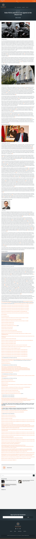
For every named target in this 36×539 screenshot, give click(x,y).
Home (15, 7)
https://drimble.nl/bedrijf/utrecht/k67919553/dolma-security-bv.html (11, 398)
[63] (1, 415)
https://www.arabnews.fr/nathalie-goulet (7, 436)
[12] (1, 320)
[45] (25, 180)
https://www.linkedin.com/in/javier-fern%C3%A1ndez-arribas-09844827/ (12, 319)
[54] (24, 218)
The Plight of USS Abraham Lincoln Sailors (10, 480)
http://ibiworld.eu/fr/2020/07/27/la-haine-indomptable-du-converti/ (11, 348)
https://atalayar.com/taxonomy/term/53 (7, 327)
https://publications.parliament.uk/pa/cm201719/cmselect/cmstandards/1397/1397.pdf (13, 445)
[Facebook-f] (32, 1)
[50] (3, 196)
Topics (27, 7)
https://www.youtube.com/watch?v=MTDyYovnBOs (9, 338)
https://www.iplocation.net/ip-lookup (7, 418)
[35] (1, 166)
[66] (15, 269)
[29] (12, 153)
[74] (1, 436)
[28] (32, 148)
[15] (18, 98)
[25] (8, 122)
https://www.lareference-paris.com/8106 (19, 424)
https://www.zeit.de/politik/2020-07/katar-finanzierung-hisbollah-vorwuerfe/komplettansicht (14, 311)
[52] (1, 393)
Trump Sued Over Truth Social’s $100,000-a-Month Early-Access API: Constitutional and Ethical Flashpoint (10, 485)
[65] (1, 418)
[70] (1, 429)
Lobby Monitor (19, 531)
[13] (6, 92)
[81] (1, 454)
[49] (12, 194)
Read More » (6, 486)
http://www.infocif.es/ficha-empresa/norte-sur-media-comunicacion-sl (23, 303)
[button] (16, 1)
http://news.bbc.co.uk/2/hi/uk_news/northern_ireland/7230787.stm (11, 442)
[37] (1, 363)
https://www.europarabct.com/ (6, 363)
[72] (1, 433)
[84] (21, 293)
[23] (1, 340)
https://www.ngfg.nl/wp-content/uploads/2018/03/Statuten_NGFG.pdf (11, 393)
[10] (27, 88)
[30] (3, 156)
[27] (32, 147)
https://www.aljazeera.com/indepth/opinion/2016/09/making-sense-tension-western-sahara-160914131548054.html (17, 340)
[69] (1, 424)
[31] (21, 158)
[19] (1, 331)
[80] (18, 287)
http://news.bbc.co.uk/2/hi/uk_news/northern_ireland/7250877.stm (10, 443)
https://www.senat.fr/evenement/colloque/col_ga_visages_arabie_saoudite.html (12, 437)
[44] (5, 180)
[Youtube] (34, 1)
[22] (18, 114)
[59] (2, 408)
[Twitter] (33, 1)
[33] (3, 162)
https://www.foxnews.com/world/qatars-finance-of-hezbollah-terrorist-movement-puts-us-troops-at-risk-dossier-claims (18, 419)
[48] (1, 387)
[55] (1, 398)
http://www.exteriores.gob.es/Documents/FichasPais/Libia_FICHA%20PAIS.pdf (12, 388)
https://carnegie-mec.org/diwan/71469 (7, 328)
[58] (1, 406)
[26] (30, 145)
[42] (1, 375)
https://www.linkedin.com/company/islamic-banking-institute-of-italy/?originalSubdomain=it (15, 410)
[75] (1, 439)
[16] (1, 327)
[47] (1, 384)
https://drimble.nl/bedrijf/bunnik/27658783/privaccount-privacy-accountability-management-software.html (16, 400)
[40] (16, 172)
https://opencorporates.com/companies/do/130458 (9, 406)
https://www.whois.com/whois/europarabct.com (8, 415)
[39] (1, 366)
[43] (1, 378)
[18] (1, 330)
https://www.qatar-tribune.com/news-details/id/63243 (9, 330)
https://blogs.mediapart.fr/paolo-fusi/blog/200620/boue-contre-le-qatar (11, 429)
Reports (15, 531)
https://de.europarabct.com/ (6, 361)
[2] (24, 53)
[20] (1, 333)
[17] (1, 328)
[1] (1, 301)
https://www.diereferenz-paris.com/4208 (7, 424)
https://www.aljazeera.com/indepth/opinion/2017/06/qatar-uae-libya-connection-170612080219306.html (16, 387)
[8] (1, 314)
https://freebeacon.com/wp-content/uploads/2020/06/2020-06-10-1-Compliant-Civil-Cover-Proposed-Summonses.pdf (16, 455)
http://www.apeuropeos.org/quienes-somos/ (8, 322)
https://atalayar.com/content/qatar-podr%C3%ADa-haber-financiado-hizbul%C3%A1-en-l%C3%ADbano (15, 306)
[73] (1, 435)
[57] (29, 224)
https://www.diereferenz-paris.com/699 (7, 372)
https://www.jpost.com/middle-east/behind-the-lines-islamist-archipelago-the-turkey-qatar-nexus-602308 (16, 458)
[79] (7, 286)
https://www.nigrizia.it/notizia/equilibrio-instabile (9, 343)
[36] (1, 361)
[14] (15, 94)
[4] (19, 60)
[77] (4, 284)
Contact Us (24, 531)
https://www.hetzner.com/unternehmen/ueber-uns (9, 416)
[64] (1, 416)
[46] (16, 181)
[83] (1, 458)
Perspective (23, 7)
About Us (11, 531)
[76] (17, 283)
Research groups (19, 7)
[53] (22, 216)
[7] (19, 62)
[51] (10, 196)
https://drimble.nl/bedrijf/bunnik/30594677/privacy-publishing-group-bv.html (24, 399)
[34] (7, 164)
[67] (32, 269)
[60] (1, 410)
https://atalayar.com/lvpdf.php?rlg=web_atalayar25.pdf (9, 325)
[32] (14, 159)
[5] (1, 309)
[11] (19, 89)
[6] (1, 311)
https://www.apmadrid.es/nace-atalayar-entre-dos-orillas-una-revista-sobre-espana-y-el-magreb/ (15, 317)
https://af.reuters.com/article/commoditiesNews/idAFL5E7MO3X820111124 (12, 331)
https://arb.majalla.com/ (16, 370)
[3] (1, 306)
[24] (30, 118)
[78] (4, 285)
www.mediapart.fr (4, 314)
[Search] (34, 475)
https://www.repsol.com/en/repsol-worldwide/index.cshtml (10, 390)
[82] (10, 290)
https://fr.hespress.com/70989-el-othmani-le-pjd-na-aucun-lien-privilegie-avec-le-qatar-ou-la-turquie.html (16, 346)
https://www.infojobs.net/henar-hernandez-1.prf (8, 381)
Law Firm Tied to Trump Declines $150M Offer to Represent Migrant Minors (28, 480)
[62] (1, 413)
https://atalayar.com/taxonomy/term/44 (7, 379)
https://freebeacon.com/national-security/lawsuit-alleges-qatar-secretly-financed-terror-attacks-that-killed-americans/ (18, 454)
